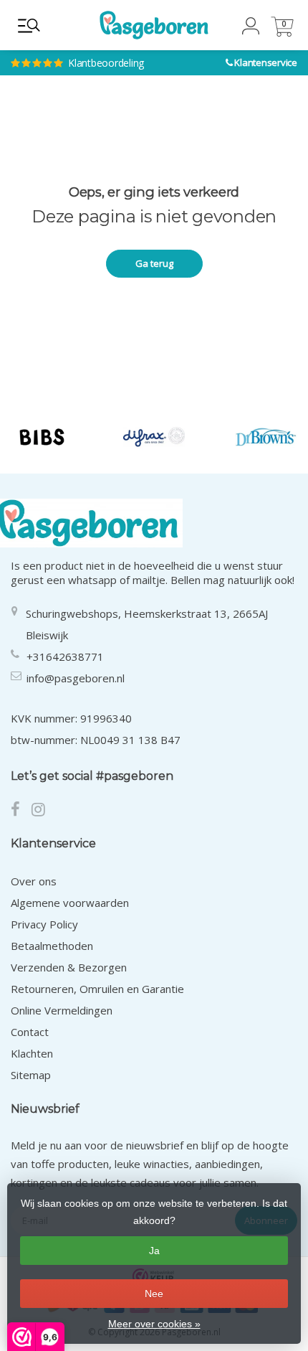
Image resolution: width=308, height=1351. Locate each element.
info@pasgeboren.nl (76, 678)
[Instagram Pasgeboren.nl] (43, 811)
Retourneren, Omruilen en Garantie (97, 989)
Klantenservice (265, 62)
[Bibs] (42, 437)
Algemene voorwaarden (70, 902)
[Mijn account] (250, 30)
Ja (154, 1250)
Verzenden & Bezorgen (69, 967)
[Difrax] (154, 437)
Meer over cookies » (154, 1323)
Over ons (34, 881)
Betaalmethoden (52, 945)
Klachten (32, 1053)
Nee (154, 1293)
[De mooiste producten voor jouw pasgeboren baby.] (154, 25)
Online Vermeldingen (61, 1010)
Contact (30, 1032)
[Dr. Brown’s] (266, 437)
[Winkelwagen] (282, 32)
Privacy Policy (44, 924)
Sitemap (31, 1075)
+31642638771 (65, 656)
